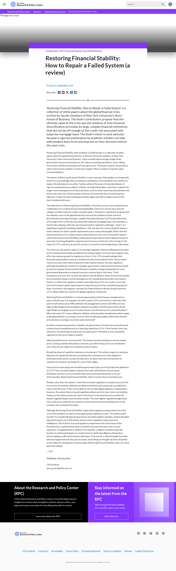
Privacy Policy (72, 551)
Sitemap (128, 551)
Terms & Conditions (112, 551)
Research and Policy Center (19, 11)
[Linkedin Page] (138, 533)
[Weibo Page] (157, 533)
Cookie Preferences (144, 551)
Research (37, 11)
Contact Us (43, 551)
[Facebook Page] (144, 533)
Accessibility (57, 551)
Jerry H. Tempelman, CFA (61, 85)
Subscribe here (112, 516)
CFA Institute (28, 551)
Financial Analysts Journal (54, 11)
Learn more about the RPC (47, 516)
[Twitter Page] (151, 533)
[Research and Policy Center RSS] (163, 533)
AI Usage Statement (91, 551)
